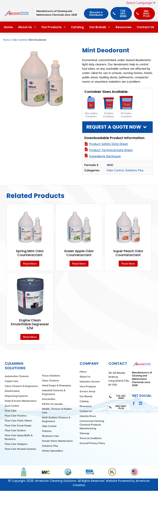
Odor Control (19, 39)
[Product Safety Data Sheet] (86, 144)
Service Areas (87, 391)
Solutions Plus (134, 170)
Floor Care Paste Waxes (18, 420)
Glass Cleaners (50, 380)
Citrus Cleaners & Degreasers (21, 386)
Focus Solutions (51, 375)
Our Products (51, 27)
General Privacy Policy (92, 443)
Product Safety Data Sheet (108, 144)
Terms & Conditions (91, 438)
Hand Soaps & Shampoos (56, 385)
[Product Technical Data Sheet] (86, 149)
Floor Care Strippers (16, 443)
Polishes (47, 431)
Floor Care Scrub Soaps (18, 425)
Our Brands (97, 27)
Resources (123, 27)
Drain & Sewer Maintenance (21, 400)
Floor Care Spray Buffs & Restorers (19, 437)
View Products (88, 386)
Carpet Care (11, 381)
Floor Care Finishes (16, 415)
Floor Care (10, 410)
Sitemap (84, 433)
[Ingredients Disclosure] (86, 155)
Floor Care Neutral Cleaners (20, 448)
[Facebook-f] (134, 403)
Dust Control (12, 405)
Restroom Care (50, 435)
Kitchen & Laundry (52, 403)
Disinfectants (12, 390)
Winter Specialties (52, 450)
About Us (25, 27)
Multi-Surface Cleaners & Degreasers (56, 419)
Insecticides (48, 398)
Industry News (88, 416)
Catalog (77, 27)
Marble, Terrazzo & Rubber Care (57, 410)
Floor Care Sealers (15, 430)
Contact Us (145, 27)
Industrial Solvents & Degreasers (53, 392)
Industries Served (89, 381)
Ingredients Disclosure (105, 156)
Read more (30, 263)
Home (8, 27)
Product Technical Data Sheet (111, 150)
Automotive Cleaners (17, 376)
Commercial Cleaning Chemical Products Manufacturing (92, 424)
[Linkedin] (140, 403)
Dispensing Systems (16, 395)
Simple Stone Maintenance (57, 440)
